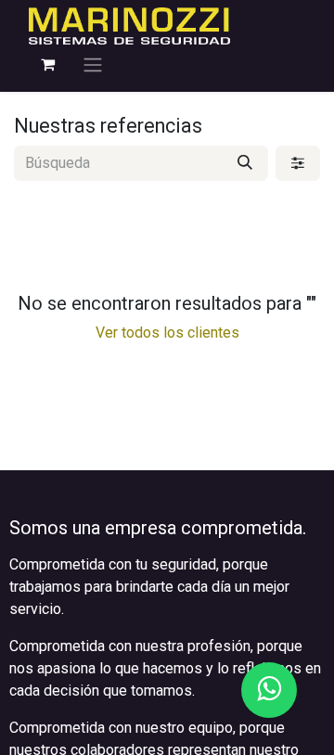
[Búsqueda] (245, 163)
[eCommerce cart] (47, 64)
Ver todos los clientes (167, 332)
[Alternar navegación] (92, 64)
